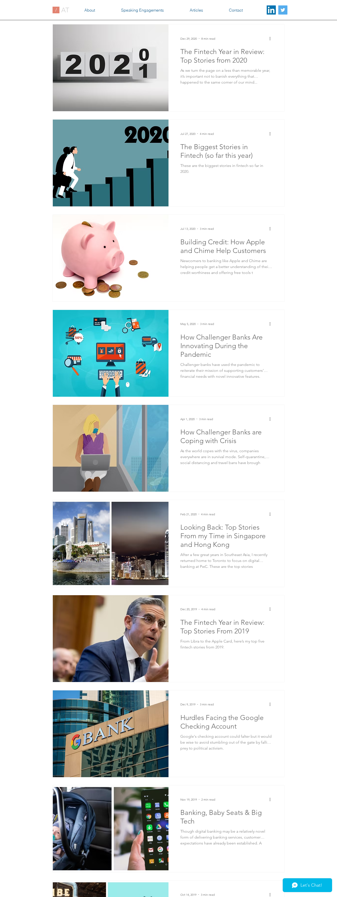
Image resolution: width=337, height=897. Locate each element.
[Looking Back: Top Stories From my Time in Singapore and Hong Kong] (110, 543)
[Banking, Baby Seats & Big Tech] (110, 828)
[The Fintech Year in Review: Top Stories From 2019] (110, 638)
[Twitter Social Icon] (282, 10)
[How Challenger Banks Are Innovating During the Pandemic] (110, 353)
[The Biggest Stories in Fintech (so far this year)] (110, 163)
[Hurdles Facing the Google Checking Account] (110, 733)
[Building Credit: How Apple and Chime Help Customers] (110, 258)
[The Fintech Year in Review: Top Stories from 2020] (110, 67)
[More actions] (272, 38)
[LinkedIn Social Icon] (271, 10)
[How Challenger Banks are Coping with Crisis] (110, 448)
